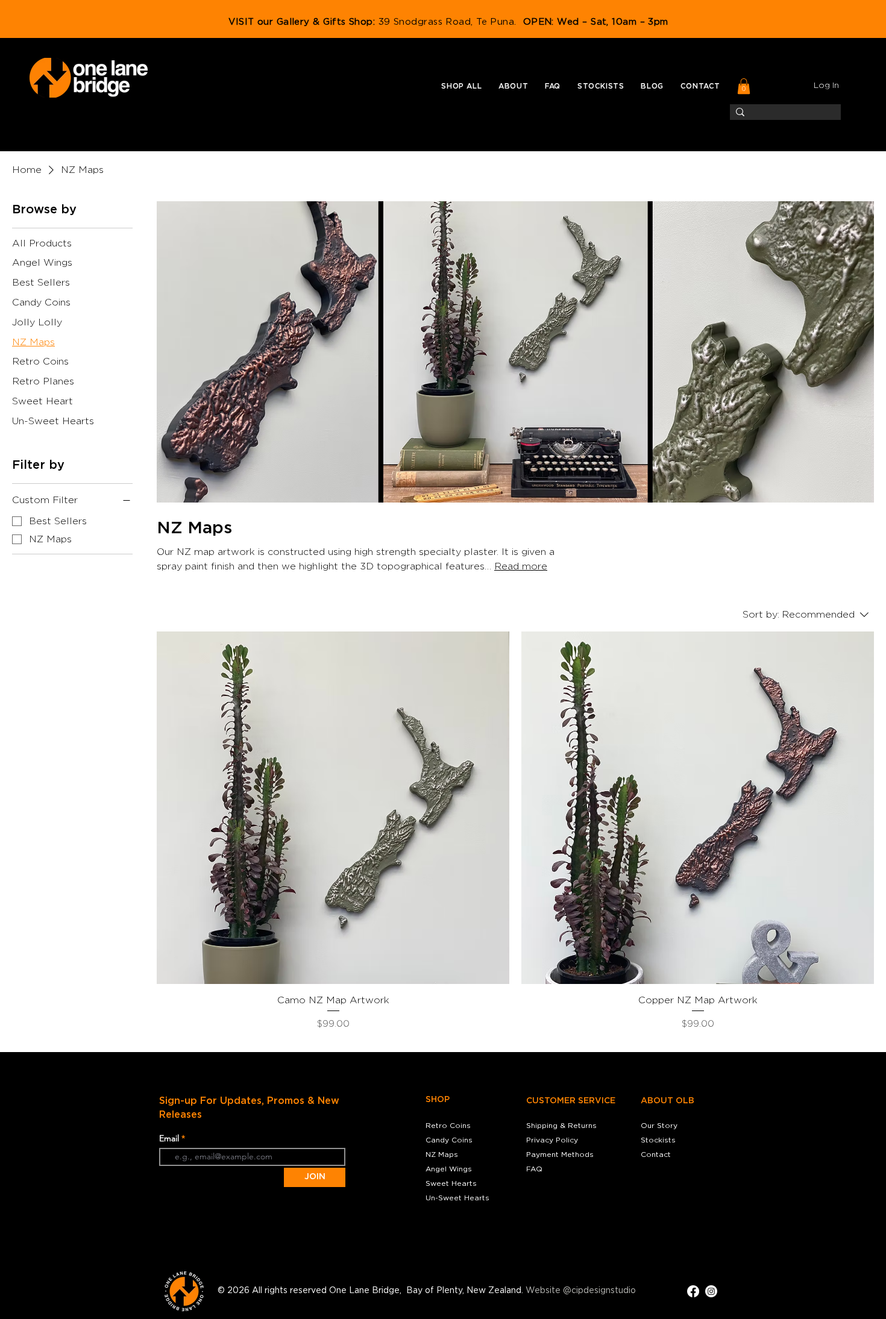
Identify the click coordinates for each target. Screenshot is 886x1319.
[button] (461, 86)
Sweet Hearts (451, 1183)
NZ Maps (442, 1154)
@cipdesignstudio (599, 1290)
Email (170, 1138)
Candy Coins (449, 1140)
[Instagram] (711, 1291)
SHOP (438, 1099)
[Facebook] (693, 1291)
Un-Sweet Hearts (457, 1198)
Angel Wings (449, 1169)
